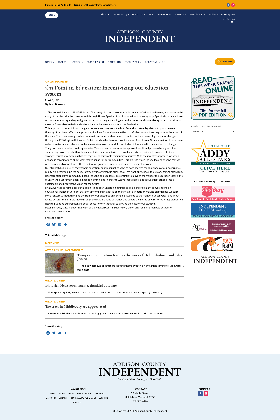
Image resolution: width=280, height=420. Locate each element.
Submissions (162, 14)
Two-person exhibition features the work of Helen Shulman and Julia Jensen (129, 257)
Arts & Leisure (54, 250)
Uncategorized (56, 81)
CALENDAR (151, 62)
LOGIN (51, 15)
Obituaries (99, 393)
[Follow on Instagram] (233, 5)
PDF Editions (196, 14)
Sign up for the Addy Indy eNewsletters (95, 5)
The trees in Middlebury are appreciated (75, 306)
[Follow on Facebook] (228, 5)
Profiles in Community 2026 (222, 14)
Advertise (179, 14)
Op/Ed (71, 393)
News (52, 393)
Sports (62, 393)
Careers (76, 402)
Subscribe (103, 398)
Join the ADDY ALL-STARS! (139, 14)
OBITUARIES (114, 62)
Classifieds (51, 398)
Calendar (63, 398)
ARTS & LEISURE (95, 62)
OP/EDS (76, 62)
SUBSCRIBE (226, 61)
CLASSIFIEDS (132, 62)
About (103, 14)
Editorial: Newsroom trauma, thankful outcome (81, 285)
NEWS (48, 62)
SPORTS (62, 62)
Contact (116, 14)
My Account (229, 19)
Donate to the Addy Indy (58, 5)
